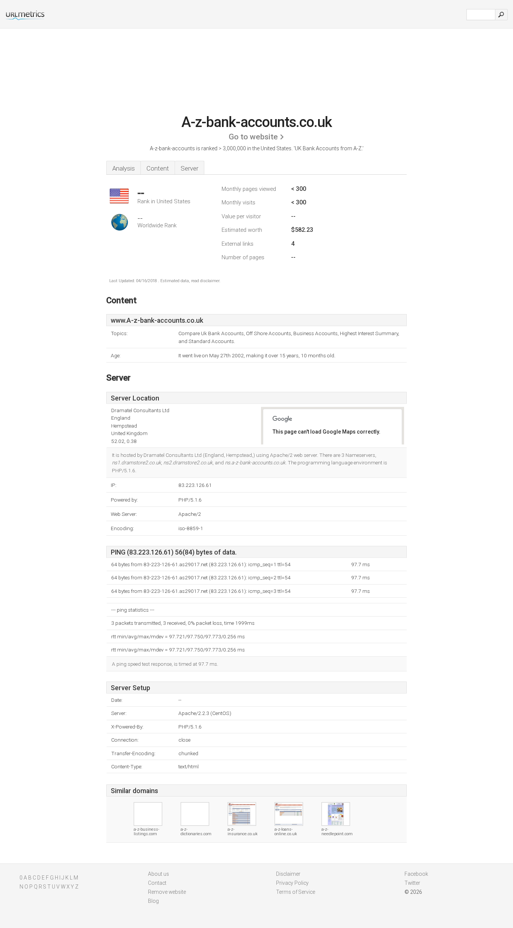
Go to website (253, 136)
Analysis (123, 168)
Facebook (416, 874)
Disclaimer (288, 874)
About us (158, 874)
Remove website (167, 892)
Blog (153, 901)
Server (189, 168)
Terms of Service (295, 892)
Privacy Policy (292, 883)
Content (157, 168)
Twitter (412, 883)
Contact (157, 883)
